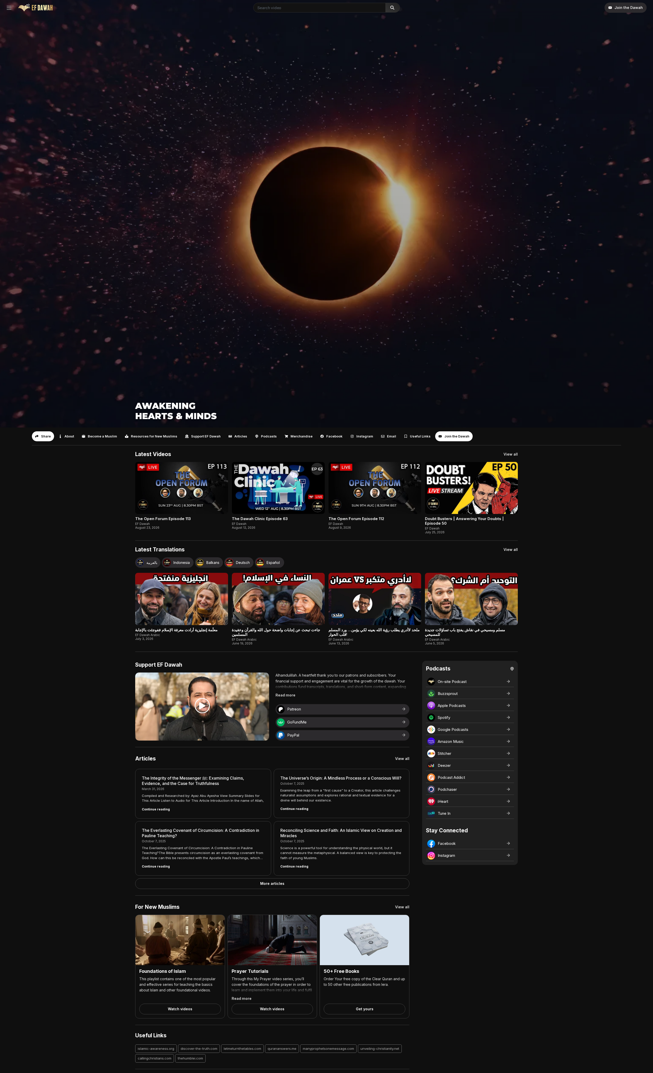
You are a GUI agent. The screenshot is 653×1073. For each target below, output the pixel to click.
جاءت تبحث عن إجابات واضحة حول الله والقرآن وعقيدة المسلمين (276, 632)
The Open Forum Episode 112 (356, 518)
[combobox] (318, 7)
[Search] (392, 7)
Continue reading (156, 809)
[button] (43, 436)
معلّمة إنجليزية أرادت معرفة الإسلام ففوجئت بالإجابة (176, 629)
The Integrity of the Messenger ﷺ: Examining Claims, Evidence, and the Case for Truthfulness (193, 780)
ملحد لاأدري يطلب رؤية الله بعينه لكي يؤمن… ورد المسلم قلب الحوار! (374, 632)
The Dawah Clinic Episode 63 (260, 518)
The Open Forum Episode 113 (163, 518)
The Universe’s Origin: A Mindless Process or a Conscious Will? (340, 778)
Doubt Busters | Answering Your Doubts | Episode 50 (464, 521)
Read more (285, 695)
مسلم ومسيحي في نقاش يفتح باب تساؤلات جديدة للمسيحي (465, 632)
